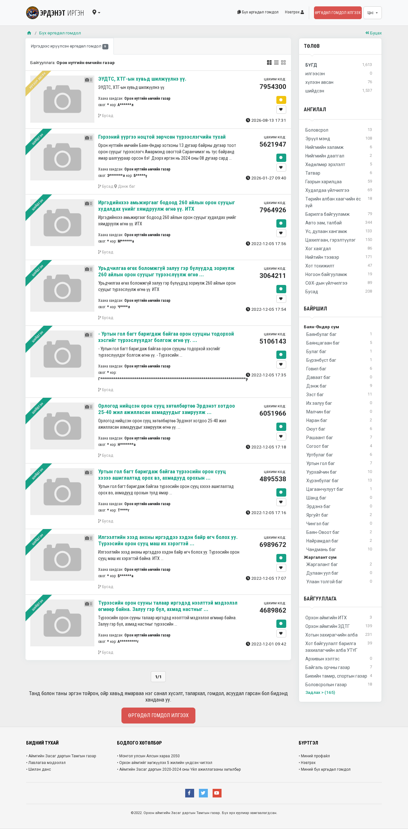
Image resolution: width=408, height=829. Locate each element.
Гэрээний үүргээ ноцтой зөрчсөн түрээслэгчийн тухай (162, 137)
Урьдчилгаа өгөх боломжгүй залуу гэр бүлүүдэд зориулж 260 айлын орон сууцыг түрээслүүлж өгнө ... (166, 271)
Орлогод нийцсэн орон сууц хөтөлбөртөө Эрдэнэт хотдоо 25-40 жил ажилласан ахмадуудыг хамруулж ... (166, 409)
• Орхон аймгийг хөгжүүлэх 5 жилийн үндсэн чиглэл (164, 762)
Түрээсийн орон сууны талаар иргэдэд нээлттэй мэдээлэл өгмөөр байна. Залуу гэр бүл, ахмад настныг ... (167, 606)
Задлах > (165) (320, 692)
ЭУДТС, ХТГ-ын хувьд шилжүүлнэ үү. (142, 79)
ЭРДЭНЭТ (62, 13)
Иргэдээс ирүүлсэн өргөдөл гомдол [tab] (68, 46)
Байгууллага (320, 599)
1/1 (158, 676)
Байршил (315, 309)
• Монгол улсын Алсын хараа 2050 (148, 756)
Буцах (375, 32)
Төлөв (312, 46)
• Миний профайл (314, 756)
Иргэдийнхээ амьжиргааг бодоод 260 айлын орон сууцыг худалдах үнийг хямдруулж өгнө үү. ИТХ (166, 205)
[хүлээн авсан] (281, 100)
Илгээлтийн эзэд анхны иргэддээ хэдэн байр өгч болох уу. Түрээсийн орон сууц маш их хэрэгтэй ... (168, 540)
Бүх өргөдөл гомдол (260, 12)
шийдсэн (37, 139)
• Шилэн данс (38, 769)
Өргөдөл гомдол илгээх (338, 13)
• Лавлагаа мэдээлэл (46, 762)
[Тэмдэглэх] (281, 109)
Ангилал (315, 109)
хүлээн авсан (37, 80)
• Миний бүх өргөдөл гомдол (325, 769)
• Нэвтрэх (307, 762)
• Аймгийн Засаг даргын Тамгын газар (61, 756)
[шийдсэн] (281, 158)
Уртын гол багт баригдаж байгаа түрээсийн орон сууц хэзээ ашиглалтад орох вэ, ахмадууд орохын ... (162, 474)
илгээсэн (338, 73)
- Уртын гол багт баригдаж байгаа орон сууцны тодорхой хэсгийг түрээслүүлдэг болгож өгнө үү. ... (166, 337)
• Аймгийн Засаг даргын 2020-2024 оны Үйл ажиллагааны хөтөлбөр (179, 769)
